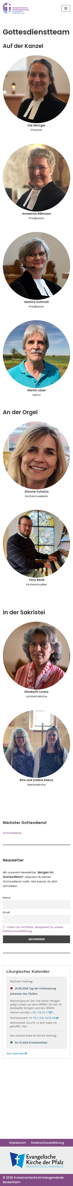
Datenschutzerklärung (47, 1143)
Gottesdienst (12, 833)
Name (7, 898)
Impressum (17, 1143)
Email (6, 912)
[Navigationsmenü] (65, 8)
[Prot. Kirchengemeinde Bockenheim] (16, 8)
